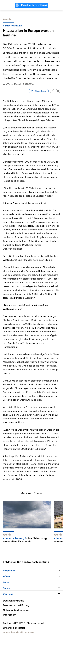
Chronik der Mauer (14, 627)
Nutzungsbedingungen (16, 609)
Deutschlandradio (13, 600)
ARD (16, 622)
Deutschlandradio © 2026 (18, 632)
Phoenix (32, 622)
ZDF (23, 622)
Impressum (9, 614)
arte (41, 622)
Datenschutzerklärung (16, 605)
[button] (4, 5)
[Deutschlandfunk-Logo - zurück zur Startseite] (31, 5)
